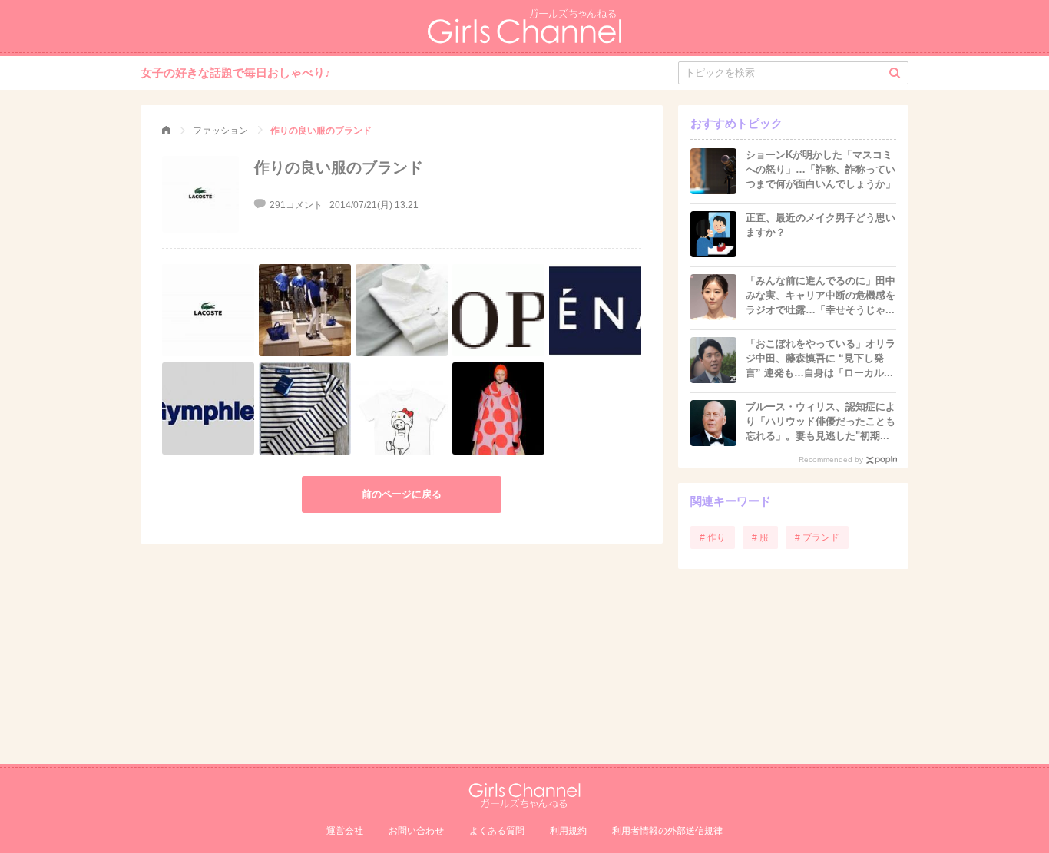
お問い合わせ (416, 830)
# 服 (760, 537)
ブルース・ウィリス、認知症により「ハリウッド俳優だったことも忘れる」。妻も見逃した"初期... (820, 421)
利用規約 (568, 830)
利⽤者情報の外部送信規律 (667, 830)
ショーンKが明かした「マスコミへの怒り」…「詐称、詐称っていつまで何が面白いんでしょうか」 (820, 169)
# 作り (713, 537)
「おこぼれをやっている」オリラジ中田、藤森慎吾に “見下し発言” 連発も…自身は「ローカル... (820, 358)
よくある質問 (496, 830)
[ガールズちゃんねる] (166, 130)
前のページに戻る (402, 494)
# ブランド (817, 537)
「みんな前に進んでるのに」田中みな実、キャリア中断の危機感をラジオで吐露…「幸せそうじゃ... (820, 295)
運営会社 (344, 830)
